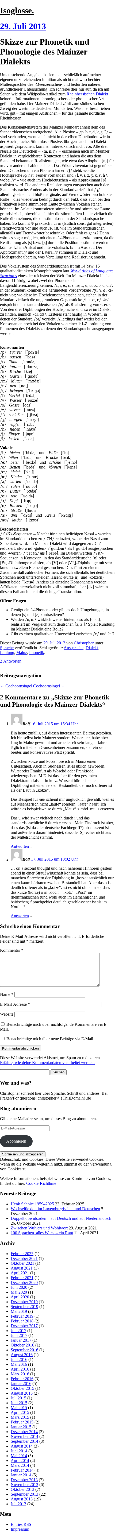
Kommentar (11, 950)
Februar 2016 (22, 1378)
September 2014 (24, 1441)
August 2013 (22, 1499)
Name (6, 994)
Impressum (20, 1529)
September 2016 (24, 1350)
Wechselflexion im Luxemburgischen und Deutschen (55, 1208)
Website (6, 1014)
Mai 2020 (19, 1292)
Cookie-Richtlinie (41, 1183)
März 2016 (20, 1374)
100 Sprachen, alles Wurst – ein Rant (42, 1233)
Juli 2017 (18, 1330)
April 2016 (20, 1369)
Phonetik (36, 652)
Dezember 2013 (24, 1479)
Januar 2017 (21, 1340)
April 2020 (20, 1297)
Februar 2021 (22, 1277)
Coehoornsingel (16, 686)
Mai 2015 (19, 1407)
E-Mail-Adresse (15, 1004)
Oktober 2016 (22, 1345)
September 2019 (24, 1306)
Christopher (84, 643)
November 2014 (24, 1436)
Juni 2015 (19, 1402)
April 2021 (20, 1273)
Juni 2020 (19, 1287)
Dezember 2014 (24, 1431)
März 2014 (20, 1465)
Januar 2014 (21, 1475)
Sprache (7, 647)
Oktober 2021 (22, 1263)
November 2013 (24, 1484)
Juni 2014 (19, 1451)
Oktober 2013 (22, 1489)
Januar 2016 (21, 1383)
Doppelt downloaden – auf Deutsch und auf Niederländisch (61, 1218)
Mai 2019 (19, 1311)
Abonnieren (16, 1141)
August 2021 (22, 1268)
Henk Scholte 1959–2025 (32, 1204)
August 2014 (22, 1446)
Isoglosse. (17, 10)
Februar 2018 (22, 1321)
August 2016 (22, 1354)
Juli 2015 (18, 1398)
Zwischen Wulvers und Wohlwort (39, 1228)
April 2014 (20, 1460)
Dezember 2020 (24, 1282)
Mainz (21, 652)
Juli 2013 (18, 1504)
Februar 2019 (22, 1316)
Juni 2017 (19, 1335)
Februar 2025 (22, 1253)
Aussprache (73, 647)
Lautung (7, 652)
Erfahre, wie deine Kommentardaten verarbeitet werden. (47, 1062)
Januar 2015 (21, 1427)
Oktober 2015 (22, 1388)
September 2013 (24, 1494)
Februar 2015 (22, 1422)
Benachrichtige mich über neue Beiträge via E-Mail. (50, 1038)
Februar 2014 (22, 1470)
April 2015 (20, 1412)
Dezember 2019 (24, 1301)
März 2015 (20, 1417)
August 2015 (22, 1393)
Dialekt (92, 647)
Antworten (20, 846)
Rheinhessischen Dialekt (87, 94)
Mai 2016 (19, 1364)
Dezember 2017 (24, 1326)
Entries (21, 1524)
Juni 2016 (19, 1359)
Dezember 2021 (24, 1258)
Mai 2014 (19, 1455)
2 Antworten (10, 661)
